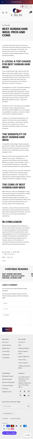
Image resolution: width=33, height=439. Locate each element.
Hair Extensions (6, 345)
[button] (26, 6)
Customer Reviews (7, 385)
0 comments (10, 254)
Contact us (21, 342)
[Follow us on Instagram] (29, 391)
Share (4, 260)
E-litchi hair (6, 25)
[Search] (6, 12)
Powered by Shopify (15, 418)
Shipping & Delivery (23, 348)
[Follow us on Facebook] (20, 391)
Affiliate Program (7, 379)
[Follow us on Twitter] (24, 391)
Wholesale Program (7, 376)
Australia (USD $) (7, 413)
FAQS (19, 345)
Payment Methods (23, 356)
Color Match (5, 357)
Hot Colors (5, 342)
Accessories (5, 354)
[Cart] (30, 13)
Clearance (5, 388)
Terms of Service (23, 296)
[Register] (28, 406)
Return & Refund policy (23, 352)
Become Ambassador (8, 382)
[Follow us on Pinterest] (20, 395)
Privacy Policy (12, 296)
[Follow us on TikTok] (29, 395)
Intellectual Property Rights (24, 367)
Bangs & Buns (6, 348)
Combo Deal (5, 351)
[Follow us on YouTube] (24, 395)
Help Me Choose (7, 391)
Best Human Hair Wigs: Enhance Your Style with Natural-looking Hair (13, 276)
